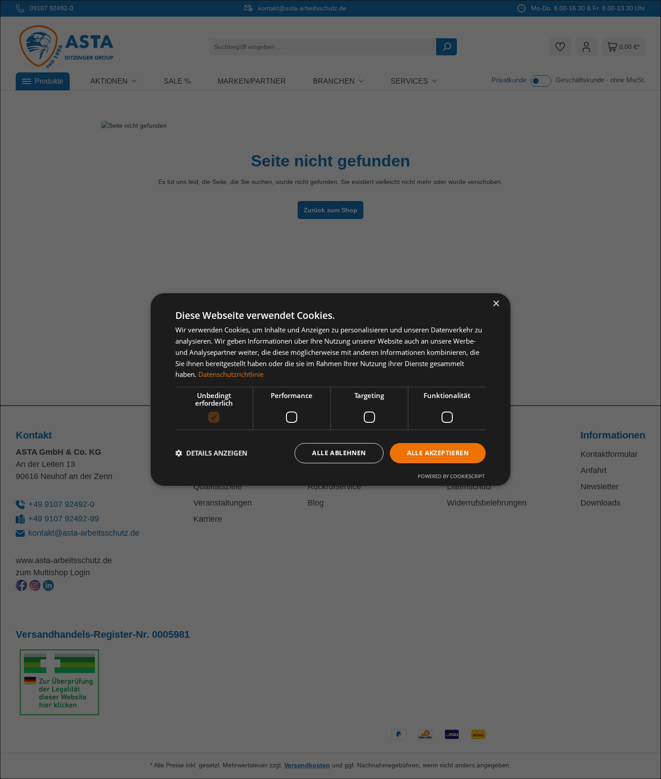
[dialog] (330, 389)
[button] (211, 453)
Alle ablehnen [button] (339, 452)
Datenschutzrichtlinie (231, 374)
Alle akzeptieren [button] (438, 452)
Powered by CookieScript (451, 476)
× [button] (495, 303)
